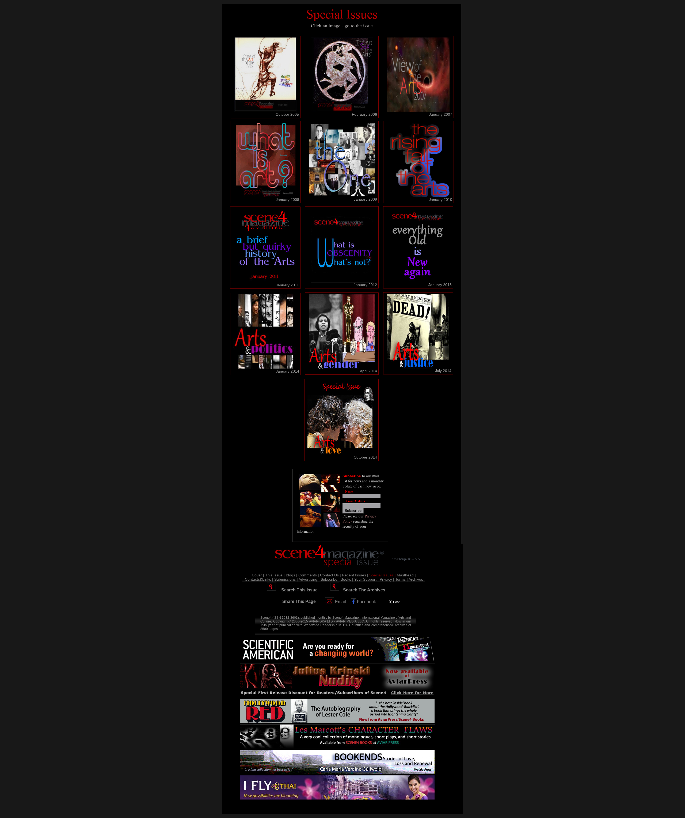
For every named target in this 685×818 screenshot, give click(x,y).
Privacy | (387, 579)
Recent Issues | (355, 575)
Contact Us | (330, 575)
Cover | (258, 575)
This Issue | (275, 575)
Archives (416, 579)
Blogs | (291, 575)
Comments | (308, 575)
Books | (347, 579)
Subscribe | (330, 579)
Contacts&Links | (259, 579)
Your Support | (366, 579)
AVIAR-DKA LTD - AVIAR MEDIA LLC (336, 621)
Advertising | (309, 579)
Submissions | (286, 579)
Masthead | (406, 575)
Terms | (401, 579)
